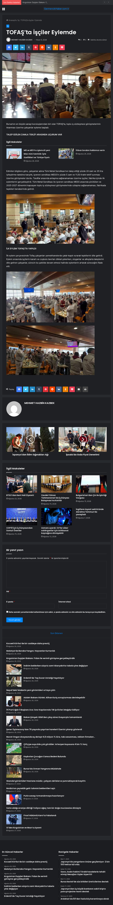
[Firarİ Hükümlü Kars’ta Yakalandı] (13, 819)
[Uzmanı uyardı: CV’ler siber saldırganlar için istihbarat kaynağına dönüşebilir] (56, 516)
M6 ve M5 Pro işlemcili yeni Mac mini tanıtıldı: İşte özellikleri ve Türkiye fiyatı (37, 154)
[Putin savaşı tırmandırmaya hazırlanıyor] (13, 799)
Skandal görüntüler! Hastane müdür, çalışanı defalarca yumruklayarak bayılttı (46, 781)
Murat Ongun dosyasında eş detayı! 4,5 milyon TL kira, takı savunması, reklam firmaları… (50, 736)
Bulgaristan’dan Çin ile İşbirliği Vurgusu (91, 496)
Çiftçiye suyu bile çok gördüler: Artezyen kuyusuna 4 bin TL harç (55, 744)
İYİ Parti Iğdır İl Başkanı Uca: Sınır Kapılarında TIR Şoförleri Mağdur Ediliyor (43, 709)
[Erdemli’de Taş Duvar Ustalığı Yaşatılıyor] (13, 682)
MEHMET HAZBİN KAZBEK (21, 40)
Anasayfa (12, 20)
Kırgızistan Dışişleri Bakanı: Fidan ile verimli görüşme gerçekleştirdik (51, 2)
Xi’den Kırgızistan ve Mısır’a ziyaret (23, 827)
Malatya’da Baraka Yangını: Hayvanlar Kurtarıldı (30, 650)
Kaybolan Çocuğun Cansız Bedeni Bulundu (45, 756)
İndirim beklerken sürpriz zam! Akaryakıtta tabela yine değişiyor (56, 665)
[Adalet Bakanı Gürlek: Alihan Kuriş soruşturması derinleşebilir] (13, 701)
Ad (8, 591)
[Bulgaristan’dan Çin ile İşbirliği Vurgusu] (91, 484)
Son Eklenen (56, 633)
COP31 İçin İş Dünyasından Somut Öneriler (19, 529)
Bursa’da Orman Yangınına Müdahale (42, 768)
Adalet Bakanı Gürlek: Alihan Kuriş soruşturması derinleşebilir (54, 697)
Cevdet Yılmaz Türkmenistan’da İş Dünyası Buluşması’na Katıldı (55, 498)
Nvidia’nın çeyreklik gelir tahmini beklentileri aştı (30, 788)
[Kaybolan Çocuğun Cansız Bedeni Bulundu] (13, 760)
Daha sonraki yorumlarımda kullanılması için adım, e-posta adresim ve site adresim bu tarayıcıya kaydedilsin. (57, 612)
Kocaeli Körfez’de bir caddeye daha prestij (27, 643)
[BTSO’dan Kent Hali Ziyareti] (21, 484)
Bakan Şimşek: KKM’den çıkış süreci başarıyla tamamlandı (53, 717)
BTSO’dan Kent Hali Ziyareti (20, 495)
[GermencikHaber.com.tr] (56, 9)
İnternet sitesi (65, 602)
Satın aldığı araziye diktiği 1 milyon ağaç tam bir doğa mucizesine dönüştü (43, 808)
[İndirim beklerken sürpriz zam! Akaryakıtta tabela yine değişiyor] (13, 669)
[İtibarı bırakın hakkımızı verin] (66, 153)
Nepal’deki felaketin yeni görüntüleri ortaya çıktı (30, 690)
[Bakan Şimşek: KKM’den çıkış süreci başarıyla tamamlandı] (13, 721)
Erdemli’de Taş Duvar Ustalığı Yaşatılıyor (44, 678)
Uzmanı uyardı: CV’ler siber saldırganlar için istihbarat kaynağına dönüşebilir (54, 531)
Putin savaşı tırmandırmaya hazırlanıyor (44, 795)
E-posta (10, 602)
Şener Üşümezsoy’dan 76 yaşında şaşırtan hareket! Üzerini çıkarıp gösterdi (44, 729)
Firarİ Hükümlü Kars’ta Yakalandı (40, 815)
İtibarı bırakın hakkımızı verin (90, 150)
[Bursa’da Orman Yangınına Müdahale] (13, 772)
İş (18, 20)
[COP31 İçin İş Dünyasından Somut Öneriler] (21, 516)
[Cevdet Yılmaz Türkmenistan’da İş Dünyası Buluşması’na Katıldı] (56, 484)
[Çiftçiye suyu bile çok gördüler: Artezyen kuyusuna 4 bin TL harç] (13, 748)
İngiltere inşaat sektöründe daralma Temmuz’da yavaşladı (90, 512)
